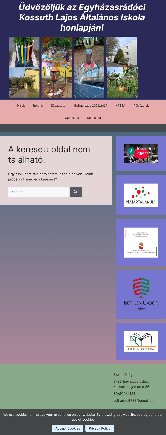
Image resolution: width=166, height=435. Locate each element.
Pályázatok (141, 105)
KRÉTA (120, 105)
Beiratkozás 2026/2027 (90, 105)
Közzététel (58, 105)
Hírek (21, 105)
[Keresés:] (39, 192)
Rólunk (38, 105)
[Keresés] (76, 192)
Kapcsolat (94, 118)
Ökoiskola (72, 118)
